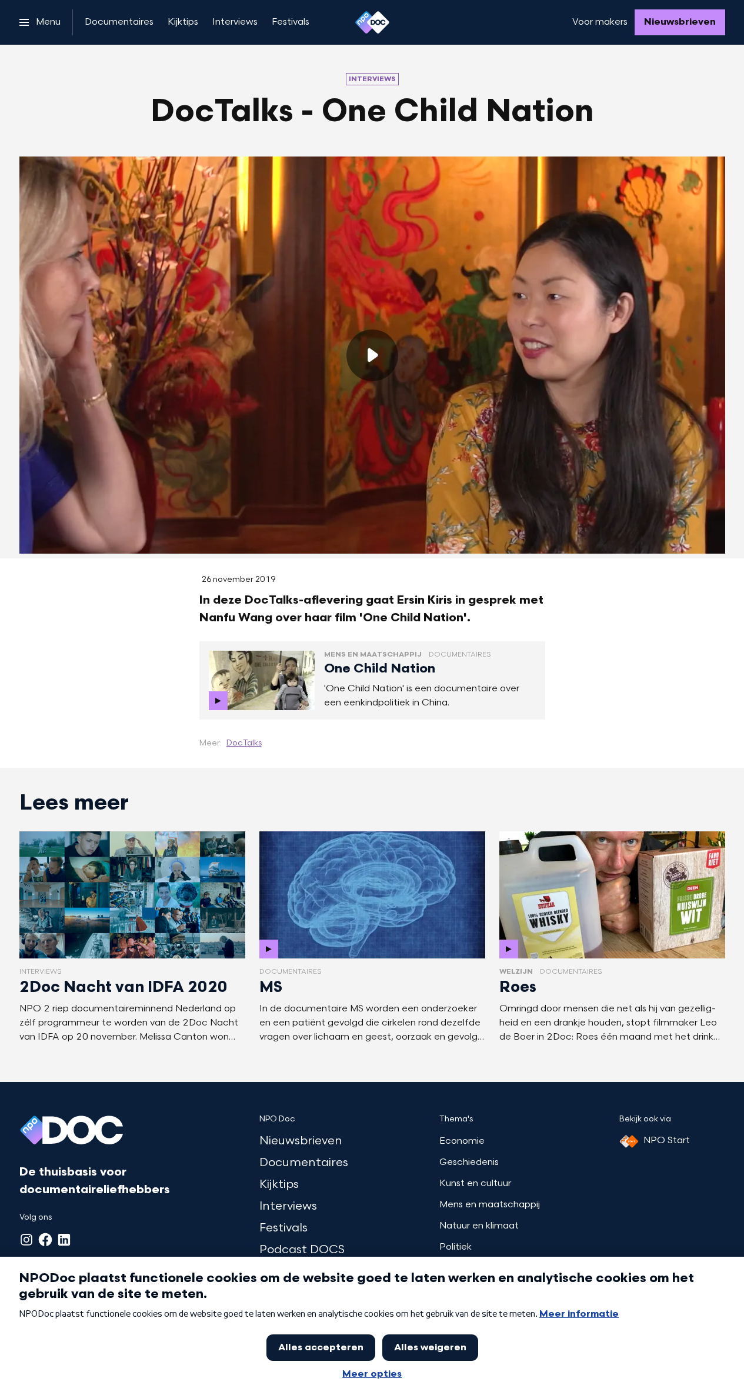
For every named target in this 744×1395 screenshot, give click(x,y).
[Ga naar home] (372, 22)
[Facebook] (45, 1240)
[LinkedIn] (64, 1240)
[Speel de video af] (372, 355)
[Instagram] (26, 1240)
